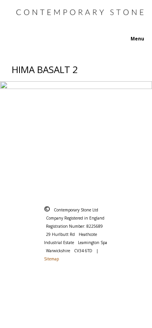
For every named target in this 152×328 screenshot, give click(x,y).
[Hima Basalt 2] (76, 131)
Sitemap (51, 259)
